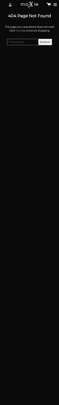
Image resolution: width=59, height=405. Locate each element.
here (19, 30)
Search (45, 42)
